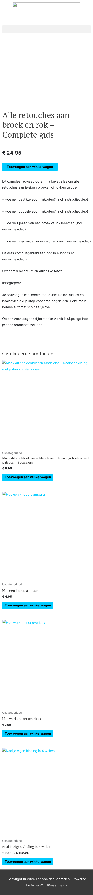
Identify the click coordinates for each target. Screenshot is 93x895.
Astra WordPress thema (49, 885)
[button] (46, 29)
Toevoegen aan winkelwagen (30, 167)
